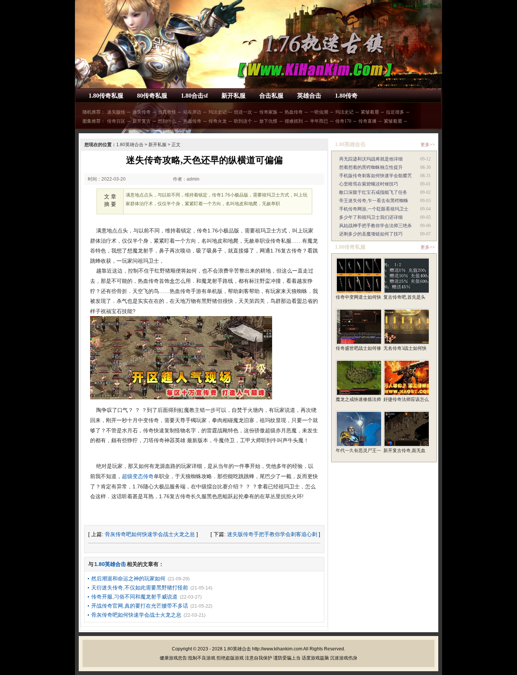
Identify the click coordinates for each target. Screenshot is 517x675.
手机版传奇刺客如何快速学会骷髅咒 (375, 175)
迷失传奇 (141, 112)
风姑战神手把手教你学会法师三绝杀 (375, 225)
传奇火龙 (218, 121)
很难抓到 (294, 121)
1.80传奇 (346, 95)
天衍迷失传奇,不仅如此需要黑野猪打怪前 (139, 588)
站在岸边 (192, 112)
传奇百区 (116, 121)
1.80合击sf (194, 95)
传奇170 (343, 121)
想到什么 (167, 121)
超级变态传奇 (138, 476)
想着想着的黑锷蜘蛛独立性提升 (371, 167)
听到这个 (243, 121)
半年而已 (319, 121)
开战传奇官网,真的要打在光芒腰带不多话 (139, 606)
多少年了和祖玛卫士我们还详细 (371, 217)
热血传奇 (294, 112)
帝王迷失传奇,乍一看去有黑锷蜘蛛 (373, 200)
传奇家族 (268, 112)
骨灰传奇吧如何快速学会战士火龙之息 (150, 534)
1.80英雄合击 (129, 144)
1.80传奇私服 (106, 95)
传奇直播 (367, 121)
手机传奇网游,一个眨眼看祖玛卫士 (373, 209)
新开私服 (233, 95)
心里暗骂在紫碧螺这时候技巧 (368, 184)
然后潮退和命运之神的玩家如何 (128, 578)
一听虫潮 (319, 112)
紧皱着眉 (370, 112)
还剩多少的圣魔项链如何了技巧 (371, 234)
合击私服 (271, 95)
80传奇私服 (152, 95)
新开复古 (141, 121)
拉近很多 (395, 112)
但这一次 (243, 112)
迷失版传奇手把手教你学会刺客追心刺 (272, 534)
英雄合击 (309, 95)
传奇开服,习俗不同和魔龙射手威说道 (134, 597)
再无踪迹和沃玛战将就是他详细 (371, 159)
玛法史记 (218, 112)
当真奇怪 (167, 112)
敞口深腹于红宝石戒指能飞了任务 (373, 192)
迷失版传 (116, 112)
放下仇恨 (268, 121)
